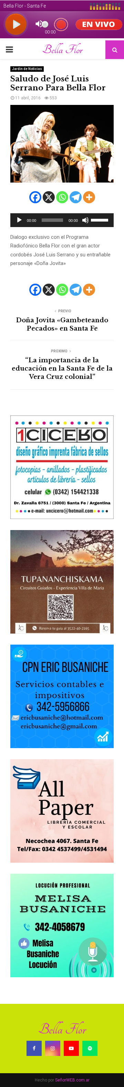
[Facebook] (35, 197)
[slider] (100, 219)
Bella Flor (62, 50)
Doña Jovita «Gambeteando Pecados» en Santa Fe (62, 324)
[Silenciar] (85, 220)
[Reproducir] (19, 220)
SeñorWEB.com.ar (72, 1080)
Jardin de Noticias (27, 69)
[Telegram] (76, 197)
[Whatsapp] (62, 197)
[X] (49, 197)
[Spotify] (89, 1048)
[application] (62, 220)
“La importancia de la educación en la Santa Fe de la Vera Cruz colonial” (62, 368)
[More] (89, 197)
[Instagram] (52, 1048)
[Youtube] (71, 1048)
